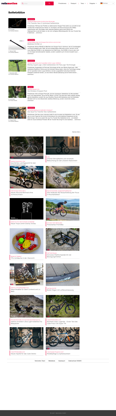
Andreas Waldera (14, 31)
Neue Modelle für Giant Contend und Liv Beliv (25, 289)
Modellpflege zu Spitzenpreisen (58, 353)
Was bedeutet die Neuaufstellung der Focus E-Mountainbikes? (63, 192)
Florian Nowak (13, 100)
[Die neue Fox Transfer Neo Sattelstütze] (17, 113)
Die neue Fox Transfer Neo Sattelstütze (42, 111)
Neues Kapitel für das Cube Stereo (23, 353)
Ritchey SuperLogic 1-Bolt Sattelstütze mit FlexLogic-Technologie (51, 64)
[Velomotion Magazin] (9, 3)
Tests (82, 3)
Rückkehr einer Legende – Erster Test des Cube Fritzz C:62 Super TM (62, 321)
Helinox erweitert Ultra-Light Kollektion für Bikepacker (26, 321)
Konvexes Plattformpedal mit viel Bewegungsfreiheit (59, 255)
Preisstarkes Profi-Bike (55, 224)
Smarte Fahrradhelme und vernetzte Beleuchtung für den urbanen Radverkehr (62, 159)
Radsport (73, 3)
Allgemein (30, 87)
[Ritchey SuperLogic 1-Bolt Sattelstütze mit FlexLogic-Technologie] (17, 66)
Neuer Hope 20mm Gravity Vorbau (23, 223)
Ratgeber (92, 3)
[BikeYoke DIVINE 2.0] (17, 44)
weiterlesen (39, 33)
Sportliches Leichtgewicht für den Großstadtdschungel (23, 163)
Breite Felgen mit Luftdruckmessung (60, 289)
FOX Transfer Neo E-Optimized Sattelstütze (43, 22)
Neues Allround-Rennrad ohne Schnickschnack (22, 192)
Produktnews (62, 3)
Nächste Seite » (76, 132)
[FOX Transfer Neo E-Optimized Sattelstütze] (17, 23)
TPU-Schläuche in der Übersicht (22, 257)
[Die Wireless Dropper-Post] (17, 92)
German (105, 3)
